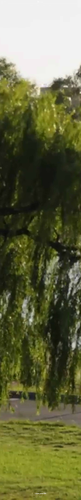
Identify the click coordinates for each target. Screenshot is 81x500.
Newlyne (31, 5)
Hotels (44, 5)
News (50, 5)
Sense (38, 5)
